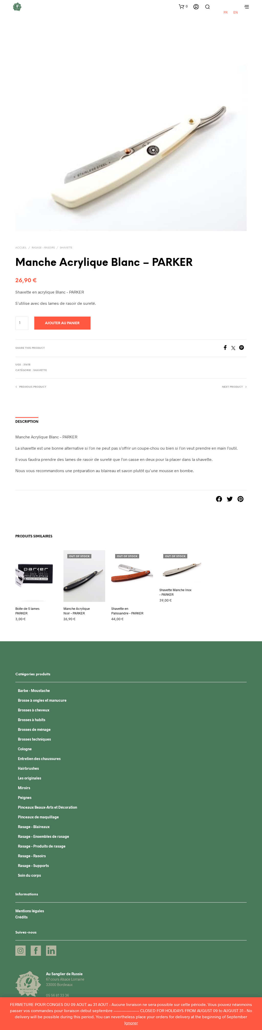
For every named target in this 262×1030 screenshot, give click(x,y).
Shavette (66, 247)
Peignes (24, 797)
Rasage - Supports (33, 865)
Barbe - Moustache (34, 690)
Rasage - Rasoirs (43, 247)
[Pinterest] (243, 348)
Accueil (21, 247)
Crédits (21, 917)
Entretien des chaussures (39, 758)
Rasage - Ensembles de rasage (43, 836)
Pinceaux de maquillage (38, 817)
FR (225, 12)
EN (235, 12)
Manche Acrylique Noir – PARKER (76, 610)
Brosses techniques (34, 739)
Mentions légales (29, 911)
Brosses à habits (31, 720)
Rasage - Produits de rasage (42, 846)
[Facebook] (227, 348)
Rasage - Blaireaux (34, 827)
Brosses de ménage (34, 729)
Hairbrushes (28, 768)
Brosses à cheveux (33, 710)
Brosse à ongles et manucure (42, 700)
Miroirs (24, 788)
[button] (183, 6)
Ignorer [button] (131, 1022)
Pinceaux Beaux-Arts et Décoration (47, 807)
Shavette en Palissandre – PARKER (127, 610)
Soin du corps (29, 875)
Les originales (29, 778)
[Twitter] (235, 348)
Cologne (25, 749)
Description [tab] (26, 422)
